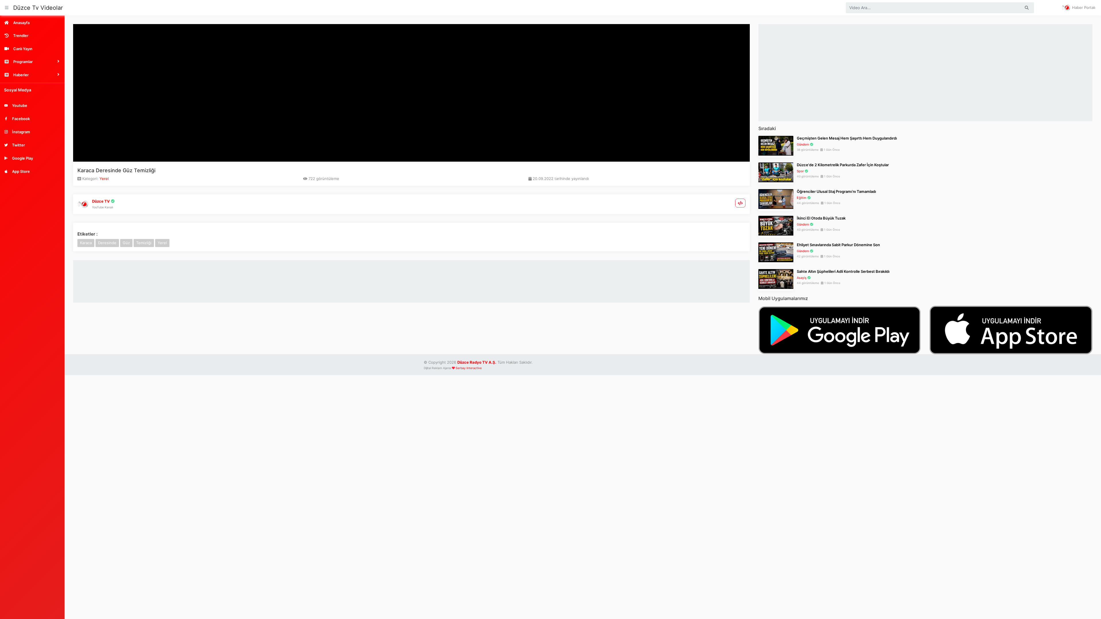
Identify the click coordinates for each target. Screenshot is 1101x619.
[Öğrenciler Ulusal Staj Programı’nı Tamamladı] (775, 198)
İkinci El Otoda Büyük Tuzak (821, 218)
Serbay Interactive (469, 368)
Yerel (104, 178)
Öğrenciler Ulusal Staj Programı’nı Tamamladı (836, 191)
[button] (32, 61)
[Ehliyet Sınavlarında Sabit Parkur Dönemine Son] (775, 252)
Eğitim (802, 198)
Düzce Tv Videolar (38, 7)
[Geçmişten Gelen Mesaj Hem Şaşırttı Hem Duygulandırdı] (775, 145)
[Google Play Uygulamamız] (839, 329)
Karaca (86, 242)
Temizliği (143, 242)
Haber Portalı (1083, 7)
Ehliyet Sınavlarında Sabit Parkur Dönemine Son (838, 244)
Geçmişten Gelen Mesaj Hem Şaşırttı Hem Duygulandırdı (847, 138)
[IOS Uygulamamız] (1011, 329)
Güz (126, 242)
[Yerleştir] (740, 203)
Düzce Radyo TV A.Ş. (476, 362)
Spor (800, 171)
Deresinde (107, 242)
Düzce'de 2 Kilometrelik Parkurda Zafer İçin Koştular (843, 164)
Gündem (803, 144)
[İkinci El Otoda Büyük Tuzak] (775, 225)
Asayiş (802, 278)
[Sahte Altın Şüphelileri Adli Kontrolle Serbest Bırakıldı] (775, 278)
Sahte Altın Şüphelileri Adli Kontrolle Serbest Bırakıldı (843, 271)
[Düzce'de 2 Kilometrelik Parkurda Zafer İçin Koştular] (775, 172)
